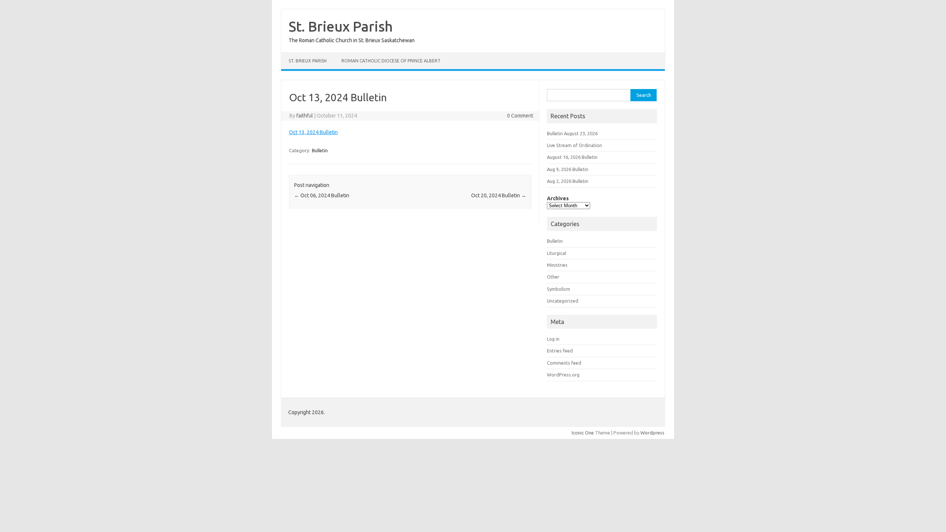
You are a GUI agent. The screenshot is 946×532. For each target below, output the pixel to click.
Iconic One (583, 432)
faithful (304, 116)
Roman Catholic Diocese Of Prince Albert (390, 60)
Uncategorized (562, 300)
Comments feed (564, 362)
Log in (553, 338)
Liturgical (556, 253)
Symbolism (558, 288)
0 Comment (520, 116)
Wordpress (652, 432)
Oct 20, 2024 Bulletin (498, 195)
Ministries (557, 264)
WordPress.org (563, 374)
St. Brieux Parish (341, 26)
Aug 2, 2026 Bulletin (567, 181)
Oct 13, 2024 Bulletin (313, 132)
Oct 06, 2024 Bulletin (321, 195)
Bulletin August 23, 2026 (572, 133)
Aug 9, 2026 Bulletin (567, 169)
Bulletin (320, 150)
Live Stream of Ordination (574, 145)
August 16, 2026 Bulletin (572, 157)
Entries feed (560, 350)
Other (553, 276)
